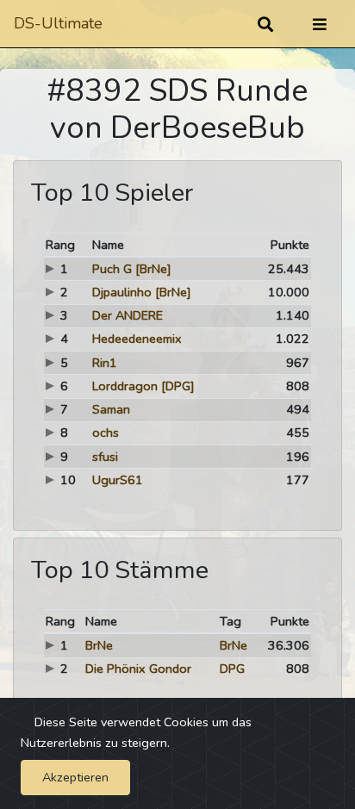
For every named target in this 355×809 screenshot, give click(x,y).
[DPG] (178, 386)
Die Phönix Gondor (138, 668)
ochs (105, 432)
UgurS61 (117, 480)
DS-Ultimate (58, 23)
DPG (232, 668)
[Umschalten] (319, 24)
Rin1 (104, 362)
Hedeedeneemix (137, 338)
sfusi (105, 456)
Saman (111, 409)
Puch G (112, 268)
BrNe (99, 645)
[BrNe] (153, 268)
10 (68, 480)
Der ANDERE (127, 315)
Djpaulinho (122, 292)
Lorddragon (125, 386)
